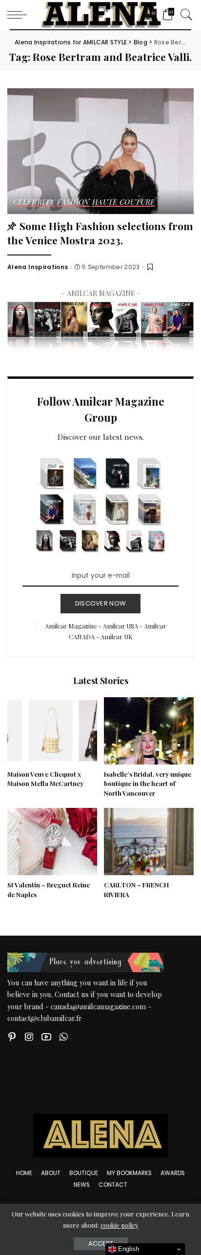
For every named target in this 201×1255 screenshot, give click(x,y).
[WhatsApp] (63, 1036)
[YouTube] (46, 1036)
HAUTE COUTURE (123, 202)
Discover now (100, 603)
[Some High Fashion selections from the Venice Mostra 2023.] (100, 151)
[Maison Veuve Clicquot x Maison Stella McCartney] (52, 731)
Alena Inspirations (37, 267)
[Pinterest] (12, 1036)
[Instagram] (29, 1036)
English (127, 1249)
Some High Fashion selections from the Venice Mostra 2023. (100, 233)
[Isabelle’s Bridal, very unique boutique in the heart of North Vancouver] (149, 731)
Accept (100, 1243)
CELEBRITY (34, 202)
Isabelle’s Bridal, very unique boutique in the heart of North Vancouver (147, 784)
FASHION (73, 202)
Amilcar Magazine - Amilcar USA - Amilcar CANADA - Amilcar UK (105, 631)
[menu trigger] (19, 14)
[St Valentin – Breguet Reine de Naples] (52, 841)
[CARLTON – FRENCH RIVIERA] (149, 841)
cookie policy (119, 1225)
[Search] (184, 14)
